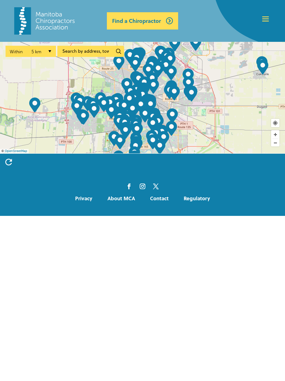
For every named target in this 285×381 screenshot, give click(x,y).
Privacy (83, 198)
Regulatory (197, 198)
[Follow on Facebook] (129, 186)
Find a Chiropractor (136, 21)
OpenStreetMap (16, 151)
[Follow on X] (155, 186)
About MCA (121, 198)
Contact (159, 198)
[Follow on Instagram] (142, 186)
